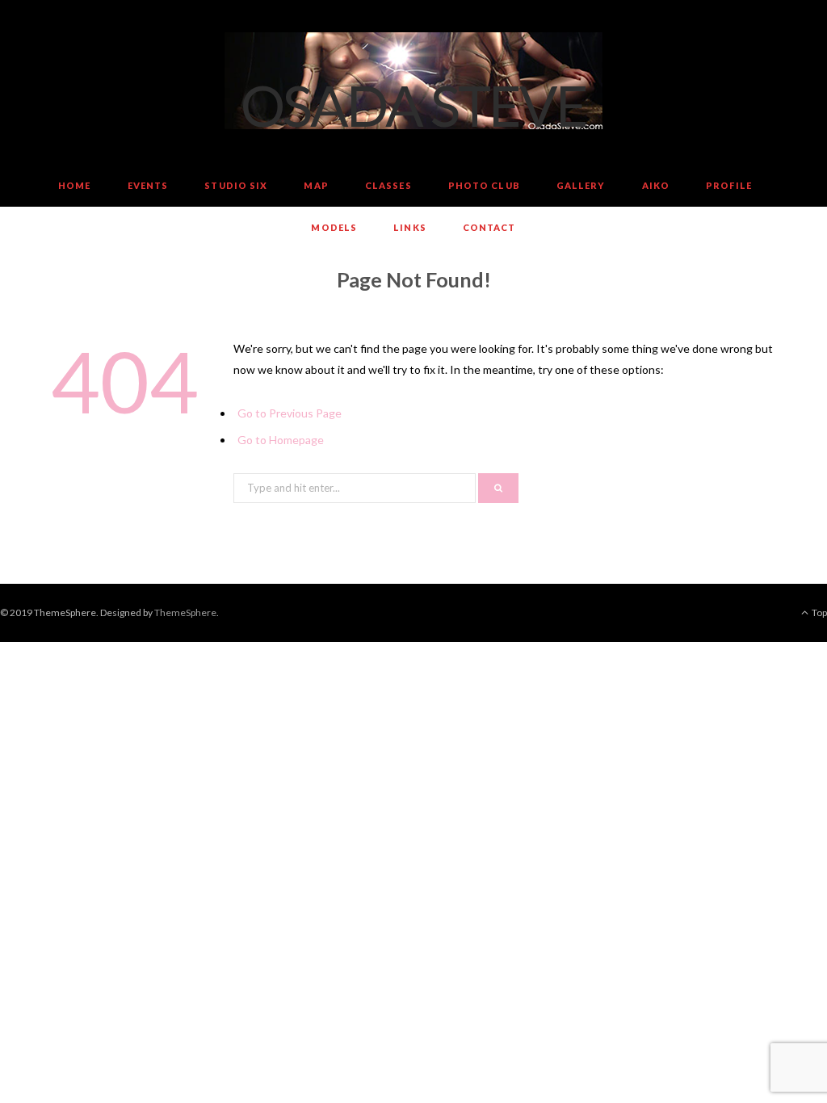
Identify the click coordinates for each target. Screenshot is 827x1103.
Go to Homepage (280, 440)
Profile (729, 185)
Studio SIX (235, 185)
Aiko (656, 185)
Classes (388, 185)
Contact (489, 227)
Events (148, 185)
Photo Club (484, 185)
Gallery (581, 185)
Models (334, 227)
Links (409, 227)
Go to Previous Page (289, 413)
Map (316, 185)
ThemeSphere (185, 612)
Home (74, 185)
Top (818, 612)
